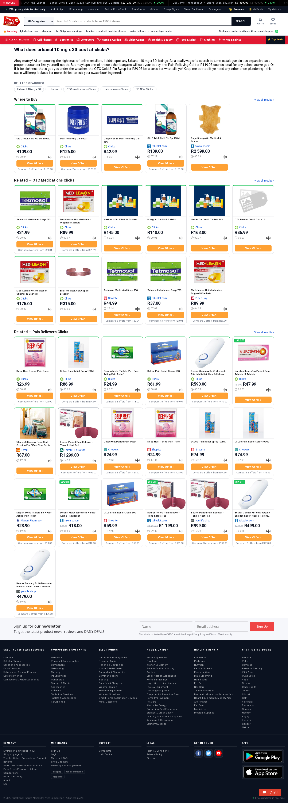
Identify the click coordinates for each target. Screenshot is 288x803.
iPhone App (76, 9)
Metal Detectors (108, 701)
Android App (57, 9)
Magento (58, 777)
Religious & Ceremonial (160, 720)
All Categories (17, 39)
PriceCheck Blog (12, 776)
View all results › (264, 99)
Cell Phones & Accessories (23, 650)
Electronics (66, 39)
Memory (55, 672)
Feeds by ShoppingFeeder (66, 765)
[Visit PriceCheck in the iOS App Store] (263, 772)
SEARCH (241, 21)
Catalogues (215, 9)
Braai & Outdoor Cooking (160, 668)
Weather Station (108, 687)
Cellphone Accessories (16, 665)
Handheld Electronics (111, 665)
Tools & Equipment (157, 687)
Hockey (246, 712)
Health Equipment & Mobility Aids (212, 698)
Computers (87, 39)
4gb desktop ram (28, 31)
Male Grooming (203, 676)
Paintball (247, 657)
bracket (90, 31)
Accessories (58, 687)
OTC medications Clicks (81, 89)
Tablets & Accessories (63, 698)
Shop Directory (59, 761)
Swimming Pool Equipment (162, 709)
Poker (245, 661)
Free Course (138, 9)
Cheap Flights (171, 9)
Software (56, 690)
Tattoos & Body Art (204, 690)
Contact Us (105, 751)
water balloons (138, 31)
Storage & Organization (160, 712)
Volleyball (247, 701)
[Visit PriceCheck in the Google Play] (263, 756)
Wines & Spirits (231, 39)
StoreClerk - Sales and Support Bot (23, 765)
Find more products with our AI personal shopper (246, 31)
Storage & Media (60, 683)
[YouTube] (218, 753)
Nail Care (199, 687)
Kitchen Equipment (157, 665)
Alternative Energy (157, 705)
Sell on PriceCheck (116, 9)
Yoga (245, 679)
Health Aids (200, 679)
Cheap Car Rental (193, 9)
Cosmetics (200, 657)
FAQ (5, 784)
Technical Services (62, 694)
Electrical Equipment (110, 690)
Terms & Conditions (158, 751)
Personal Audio (107, 661)
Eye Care (199, 683)
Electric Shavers (203, 668)
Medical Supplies (204, 712)
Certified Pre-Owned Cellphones (21, 679)
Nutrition (199, 665)
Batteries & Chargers (110, 683)
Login (54, 754)
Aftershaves (200, 701)
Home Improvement (158, 698)
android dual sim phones (112, 31)
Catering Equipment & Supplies (164, 716)
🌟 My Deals (256, 9)
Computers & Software (68, 650)
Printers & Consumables (65, 661)
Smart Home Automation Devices (118, 698)
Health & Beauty (162, 39)
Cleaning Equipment (158, 690)
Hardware (56, 657)
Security (103, 679)
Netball (246, 727)
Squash (246, 709)
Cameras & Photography (113, 657)
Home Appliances (157, 657)
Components (58, 665)
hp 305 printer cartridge (69, 31)
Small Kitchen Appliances (161, 676)
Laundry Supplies (156, 724)
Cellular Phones (12, 661)
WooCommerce (74, 772)
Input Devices (58, 676)
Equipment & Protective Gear (163, 694)
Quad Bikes (248, 676)
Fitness (246, 683)
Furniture (152, 661)
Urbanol (53, 89)
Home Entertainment (110, 668)
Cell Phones (44, 39)
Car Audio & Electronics (112, 672)
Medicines (200, 709)
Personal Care (202, 672)
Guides (154, 9)
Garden (151, 672)
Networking (57, 668)
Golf (244, 698)
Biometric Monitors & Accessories (213, 694)
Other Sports (249, 687)
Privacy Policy (198, 634)
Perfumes (200, 661)
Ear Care (199, 705)
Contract (8, 657)
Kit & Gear (247, 672)
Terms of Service (218, 634)
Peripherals (57, 679)
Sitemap (151, 758)
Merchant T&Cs (60, 758)
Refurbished (58, 701)
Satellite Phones (12, 676)
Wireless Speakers (109, 694)
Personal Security (252, 668)
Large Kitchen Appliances (161, 683)
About (6, 780)
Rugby (245, 716)
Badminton (248, 705)
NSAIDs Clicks (144, 89)
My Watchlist (275, 9)
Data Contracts (11, 668)
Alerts (260, 24)
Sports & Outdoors (257, 650)
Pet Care (151, 701)
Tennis (246, 690)
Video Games (136, 39)
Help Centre (105, 754)
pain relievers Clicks (116, 89)
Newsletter (94, 9)
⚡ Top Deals (275, 39)
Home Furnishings (157, 679)
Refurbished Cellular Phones (19, 672)
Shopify (57, 772)
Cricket (246, 694)
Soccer (246, 724)
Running (247, 720)
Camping (247, 665)
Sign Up (55, 751)
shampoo (47, 31)
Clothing (209, 39)
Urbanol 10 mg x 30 (29, 89)
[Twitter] (208, 753)
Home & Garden (111, 39)
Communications (108, 676)
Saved (273, 24)
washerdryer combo (161, 31)
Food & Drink (188, 39)
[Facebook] (198, 753)
